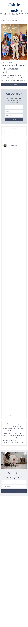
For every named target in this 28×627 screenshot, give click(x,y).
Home (3, 20)
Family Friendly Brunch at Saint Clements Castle (13, 68)
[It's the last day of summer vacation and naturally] (8, 240)
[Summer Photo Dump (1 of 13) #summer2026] (19, 324)
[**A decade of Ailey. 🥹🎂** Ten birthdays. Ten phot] (19, 198)
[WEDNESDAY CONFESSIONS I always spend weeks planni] (8, 366)
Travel (3, 62)
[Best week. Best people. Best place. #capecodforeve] (19, 155)
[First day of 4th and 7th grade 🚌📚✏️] (8, 152)
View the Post (14, 84)
